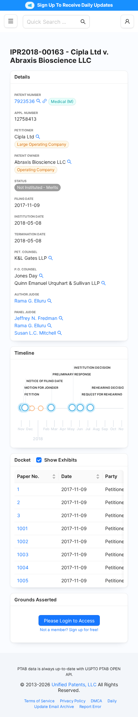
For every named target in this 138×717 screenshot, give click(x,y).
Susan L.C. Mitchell (35, 333)
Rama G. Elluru (30, 301)
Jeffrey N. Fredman (35, 318)
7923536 (24, 101)
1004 (22, 567)
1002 (22, 541)
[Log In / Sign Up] (127, 21)
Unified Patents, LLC (74, 684)
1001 (22, 528)
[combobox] (53, 22)
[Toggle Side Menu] (10, 21)
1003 (22, 554)
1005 (22, 580)
